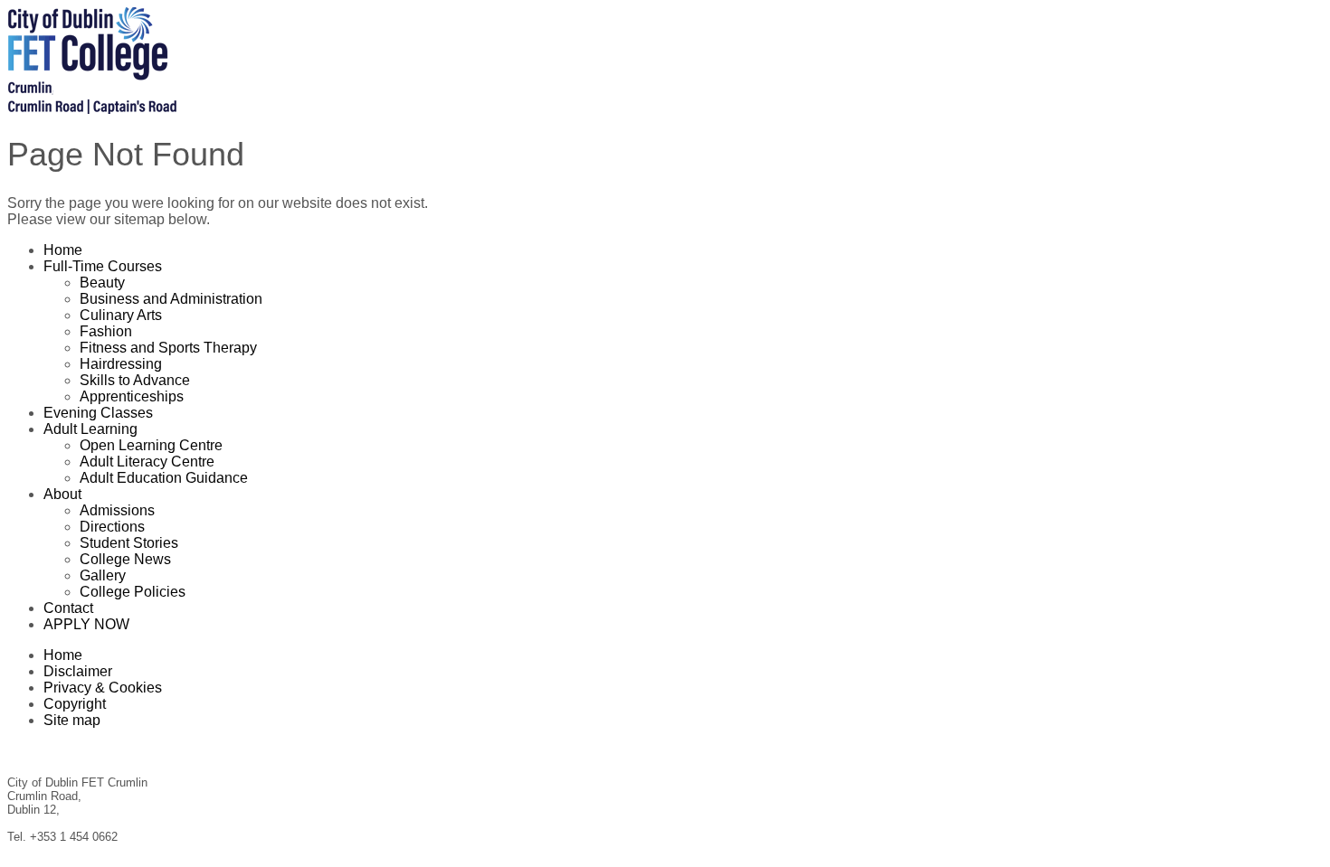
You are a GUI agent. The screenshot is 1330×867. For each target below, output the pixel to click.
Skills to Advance (135, 380)
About (62, 494)
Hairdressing (121, 364)
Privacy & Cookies (102, 687)
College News (125, 559)
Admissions (117, 510)
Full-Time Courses (102, 266)
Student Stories (129, 543)
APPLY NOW (86, 624)
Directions (112, 526)
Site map (71, 720)
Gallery (103, 575)
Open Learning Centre (151, 445)
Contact (68, 608)
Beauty (102, 282)
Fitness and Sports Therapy (168, 347)
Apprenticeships (132, 396)
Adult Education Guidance (164, 477)
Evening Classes (98, 412)
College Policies (132, 591)
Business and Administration (171, 298)
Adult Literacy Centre (147, 461)
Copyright (74, 704)
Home (62, 250)
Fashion (106, 331)
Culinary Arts (121, 315)
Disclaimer (77, 671)
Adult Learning (90, 429)
